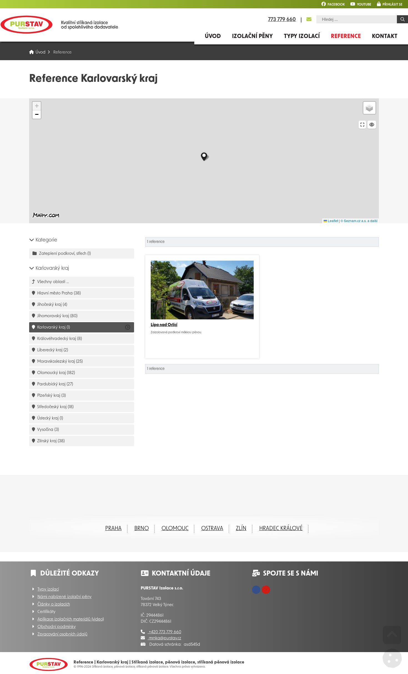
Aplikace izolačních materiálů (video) (70, 619)
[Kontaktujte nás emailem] (308, 19)
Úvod (26, 24)
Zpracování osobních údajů (62, 634)
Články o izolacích (53, 604)
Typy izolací (302, 36)
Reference (346, 36)
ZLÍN (241, 528)
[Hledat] (402, 19)
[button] (389, 4)
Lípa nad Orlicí (164, 325)
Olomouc (175, 528)
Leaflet (332, 220)
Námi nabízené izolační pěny (64, 597)
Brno (141, 528)
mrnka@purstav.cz (164, 638)
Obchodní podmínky (56, 627)
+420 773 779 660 (164, 632)
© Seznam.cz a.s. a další (359, 220)
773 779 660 (282, 19)
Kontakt (384, 36)
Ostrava (212, 528)
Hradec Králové (281, 528)
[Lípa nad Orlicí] (202, 290)
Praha (113, 528)
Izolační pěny (252, 36)
